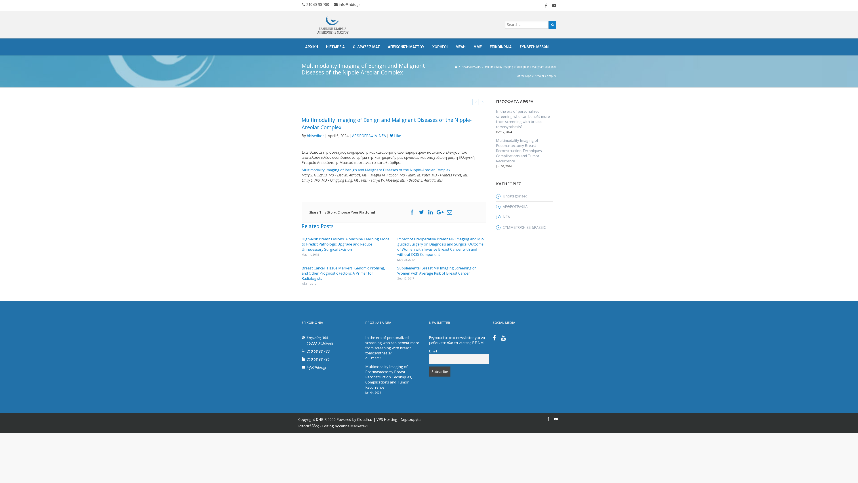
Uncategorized (515, 196)
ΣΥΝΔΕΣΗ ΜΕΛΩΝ (534, 47)
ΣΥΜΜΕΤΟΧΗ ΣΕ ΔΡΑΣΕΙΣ (524, 227)
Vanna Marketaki (353, 426)
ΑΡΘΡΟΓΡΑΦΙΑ (471, 67)
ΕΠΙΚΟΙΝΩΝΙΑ (501, 47)
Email (433, 351)
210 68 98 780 (317, 4)
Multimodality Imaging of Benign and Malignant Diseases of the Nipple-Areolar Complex (376, 169)
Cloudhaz (365, 419)
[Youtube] (505, 338)
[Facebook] (496, 338)
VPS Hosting (386, 419)
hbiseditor (315, 135)
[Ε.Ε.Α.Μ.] (344, 24)
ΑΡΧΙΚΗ (311, 47)
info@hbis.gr (349, 4)
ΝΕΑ (382, 135)
